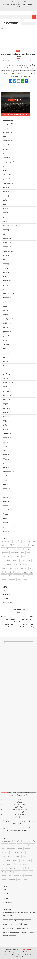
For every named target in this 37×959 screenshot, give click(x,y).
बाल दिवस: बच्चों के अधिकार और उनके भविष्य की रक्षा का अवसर (18, 55)
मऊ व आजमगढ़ (6, 383)
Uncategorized (7, 124)
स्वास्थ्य (5, 518)
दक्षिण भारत (5, 281)
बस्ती (4, 366)
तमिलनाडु (5, 276)
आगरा (4, 153)
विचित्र (5, 459)
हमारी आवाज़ (4, 793)
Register (30, 4)
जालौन (4, 259)
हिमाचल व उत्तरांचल (7, 527)
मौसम (4, 429)
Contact (7, 4)
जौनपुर (4, 268)
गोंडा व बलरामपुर (7, 238)
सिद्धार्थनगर (5, 497)
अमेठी (4, 136)
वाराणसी (5, 455)
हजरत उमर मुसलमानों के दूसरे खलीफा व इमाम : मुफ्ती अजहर (17, 920)
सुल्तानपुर (5, 510)
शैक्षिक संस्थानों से (7, 472)
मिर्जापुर (5, 404)
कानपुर (4, 204)
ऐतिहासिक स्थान (7, 183)
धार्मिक (4, 306)
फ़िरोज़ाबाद (5, 344)
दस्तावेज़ (5, 285)
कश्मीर (4, 196)
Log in (4, 590)
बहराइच (5, 370)
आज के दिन (5, 158)
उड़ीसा (4, 170)
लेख (18, 51)
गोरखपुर (5, 243)
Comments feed (7, 598)
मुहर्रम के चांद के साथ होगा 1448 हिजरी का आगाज (15, 924)
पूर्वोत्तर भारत (6, 332)
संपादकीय (5, 480)
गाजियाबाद (5, 230)
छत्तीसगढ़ (5, 255)
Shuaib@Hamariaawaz (20, 61)
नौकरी (4, 315)
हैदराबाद (5, 531)
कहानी (4, 200)
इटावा (4, 166)
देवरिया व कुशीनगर (7, 293)
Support (30, 952)
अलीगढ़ (5, 149)
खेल (4, 221)
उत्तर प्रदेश (5, 175)
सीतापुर (5, 506)
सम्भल (4, 484)
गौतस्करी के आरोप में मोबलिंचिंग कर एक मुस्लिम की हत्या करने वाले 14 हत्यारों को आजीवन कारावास (19, 934)
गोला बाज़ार (5, 247)
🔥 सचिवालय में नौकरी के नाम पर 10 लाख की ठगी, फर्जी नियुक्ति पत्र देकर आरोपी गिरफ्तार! (19, 914)
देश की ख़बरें (6, 298)
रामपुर (4, 442)
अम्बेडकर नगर (6, 141)
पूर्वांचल (4, 327)
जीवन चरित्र (6, 264)
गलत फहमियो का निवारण (9, 226)
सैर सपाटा (5, 514)
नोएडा (4, 310)
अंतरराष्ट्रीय (6, 132)
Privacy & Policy (9, 952)
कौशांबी (4, 213)
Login (19, 4)
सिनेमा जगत (6, 501)
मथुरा (4, 387)
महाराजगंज (5, 400)
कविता (4, 192)
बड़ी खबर (5, 353)
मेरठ (4, 421)
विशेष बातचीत (6, 463)
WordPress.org (7, 602)
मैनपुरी (4, 425)
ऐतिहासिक (5, 179)
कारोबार (5, 209)
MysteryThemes (25, 949)
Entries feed (6, 594)
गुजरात (4, 234)
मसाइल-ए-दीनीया (7, 395)
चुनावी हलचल (6, 251)
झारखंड (5, 272)
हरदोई (4, 523)
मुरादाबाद (5, 416)
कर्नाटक (5, 187)
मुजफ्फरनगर (6, 408)
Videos (5, 128)
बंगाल (4, 349)
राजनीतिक (5, 433)
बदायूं (4, 357)
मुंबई (4, 412)
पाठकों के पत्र (6, 323)
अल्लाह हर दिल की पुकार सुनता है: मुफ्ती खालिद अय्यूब (16, 928)
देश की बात (5, 302)
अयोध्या (5, 145)
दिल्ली (4, 289)
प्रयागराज (5, 340)
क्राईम (4, 217)
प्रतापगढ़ (5, 336)
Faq (13, 954)
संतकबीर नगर (6, 476)
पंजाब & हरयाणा (7, 319)
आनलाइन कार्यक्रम (7, 162)
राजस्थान (5, 438)
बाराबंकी (5, 374)
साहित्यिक (5, 493)
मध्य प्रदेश (5, 391)
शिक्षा (4, 467)
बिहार (4, 378)
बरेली (4, 361)
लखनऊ (5, 446)
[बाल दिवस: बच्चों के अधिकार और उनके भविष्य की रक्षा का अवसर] (18, 37)
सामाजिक (5, 489)
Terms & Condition (26, 954)
